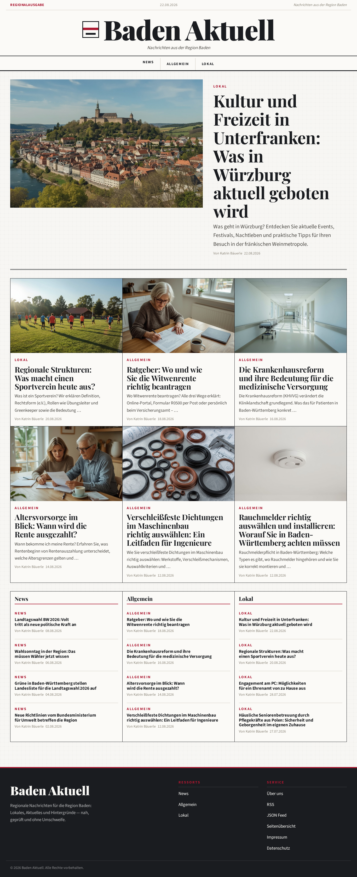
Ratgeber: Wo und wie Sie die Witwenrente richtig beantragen (164, 377)
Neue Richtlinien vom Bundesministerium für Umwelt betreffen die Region (55, 717)
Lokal (208, 64)
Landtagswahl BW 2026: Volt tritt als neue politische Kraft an (45, 622)
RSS (270, 805)
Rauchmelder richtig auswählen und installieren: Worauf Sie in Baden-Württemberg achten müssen (289, 530)
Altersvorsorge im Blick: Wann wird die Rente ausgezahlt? (51, 525)
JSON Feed (276, 815)
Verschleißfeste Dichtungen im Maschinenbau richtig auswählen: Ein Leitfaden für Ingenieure (175, 530)
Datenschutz (278, 848)
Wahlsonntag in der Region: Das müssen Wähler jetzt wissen (45, 654)
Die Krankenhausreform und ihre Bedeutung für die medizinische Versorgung (286, 377)
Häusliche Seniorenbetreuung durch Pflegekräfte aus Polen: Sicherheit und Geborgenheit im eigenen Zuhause (276, 720)
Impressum (277, 837)
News (148, 62)
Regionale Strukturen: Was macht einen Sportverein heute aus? (55, 377)
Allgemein (178, 64)
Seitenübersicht (281, 826)
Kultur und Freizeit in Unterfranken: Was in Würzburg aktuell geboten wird (275, 622)
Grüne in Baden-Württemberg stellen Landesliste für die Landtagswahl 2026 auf (55, 686)
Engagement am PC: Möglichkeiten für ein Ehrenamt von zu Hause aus (272, 686)
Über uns (275, 794)
